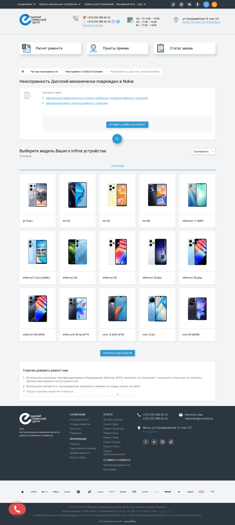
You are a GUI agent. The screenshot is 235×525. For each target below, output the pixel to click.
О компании (24, 4)
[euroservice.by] (23, 71)
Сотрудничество (79, 419)
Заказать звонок (92, 25)
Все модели (109, 469)
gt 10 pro (28, 220)
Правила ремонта (80, 452)
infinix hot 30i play (192, 277)
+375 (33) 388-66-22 (98, 21)
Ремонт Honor (111, 446)
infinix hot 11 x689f (193, 220)
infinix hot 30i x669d (34, 334)
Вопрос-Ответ (78, 457)
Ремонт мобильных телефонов (58, 4)
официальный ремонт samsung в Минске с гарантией (77, 103)
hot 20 (66, 220)
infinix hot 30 (110, 277)
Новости (75, 444)
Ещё (139, 4)
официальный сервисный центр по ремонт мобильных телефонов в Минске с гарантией (96, 98)
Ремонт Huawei (112, 442)
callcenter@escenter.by (199, 418)
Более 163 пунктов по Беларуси (201, 22)
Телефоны (117, 166)
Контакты (75, 428)
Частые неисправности (116, 465)
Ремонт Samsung (113, 428)
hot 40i (146, 220)
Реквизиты (76, 433)
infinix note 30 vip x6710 (76, 334)
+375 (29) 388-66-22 (98, 17)
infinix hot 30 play (152, 277)
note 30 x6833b (191, 334)
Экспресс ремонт (113, 419)
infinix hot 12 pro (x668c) (36, 277)
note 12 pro (149, 334)
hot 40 (106, 220)
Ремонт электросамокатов (114, 453)
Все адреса (150, 431)
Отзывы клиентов (80, 424)
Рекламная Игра (125, 4)
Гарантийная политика (83, 448)
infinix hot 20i (70, 277)
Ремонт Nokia (111, 437)
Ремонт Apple (111, 424)
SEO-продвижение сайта (111, 521)
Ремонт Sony (110, 433)
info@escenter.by (165, 511)
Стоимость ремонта (116, 460)
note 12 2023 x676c (113, 334)
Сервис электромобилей (99, 4)
